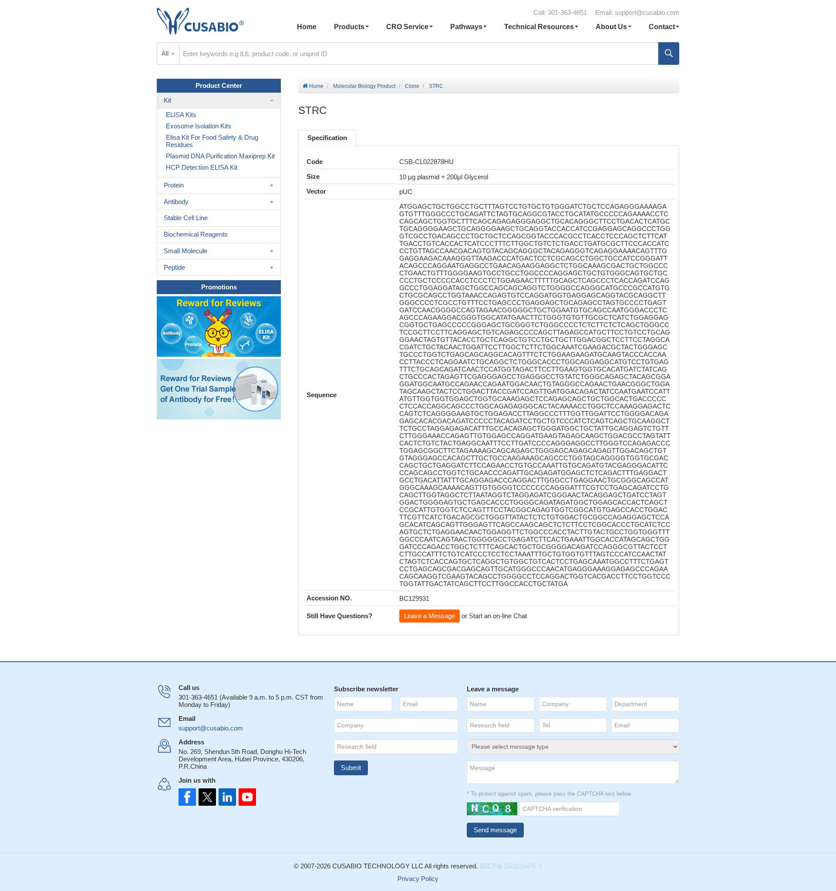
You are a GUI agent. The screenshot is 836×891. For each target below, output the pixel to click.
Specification (327, 137)
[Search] (668, 53)
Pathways (466, 26)
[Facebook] (187, 797)
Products (349, 26)
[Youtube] (244, 797)
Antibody (176, 201)
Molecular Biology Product (364, 86)
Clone (412, 86)
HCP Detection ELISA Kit (201, 167)
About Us (611, 26)
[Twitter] (206, 797)
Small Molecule (185, 251)
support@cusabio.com (647, 12)
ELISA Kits (181, 114)
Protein (174, 185)
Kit (167, 100)
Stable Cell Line (186, 217)
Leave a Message (429, 616)
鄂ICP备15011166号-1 (510, 866)
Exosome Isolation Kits (198, 126)
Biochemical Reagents (196, 234)
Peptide (174, 267)
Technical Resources (539, 26)
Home (307, 26)
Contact (662, 26)
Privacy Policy (418, 878)
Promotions (219, 287)
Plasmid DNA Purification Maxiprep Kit (220, 156)
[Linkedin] (225, 797)
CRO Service (407, 26)
